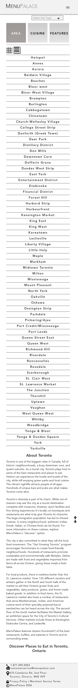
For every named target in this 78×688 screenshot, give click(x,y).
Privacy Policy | (19, 681)
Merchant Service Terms (45, 681)
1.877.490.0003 (20, 665)
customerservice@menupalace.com (33, 668)
